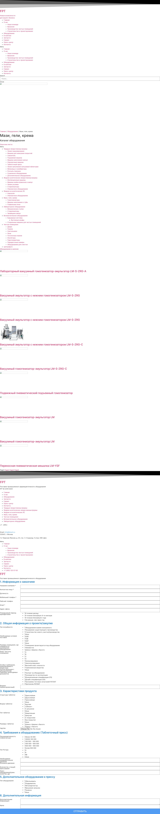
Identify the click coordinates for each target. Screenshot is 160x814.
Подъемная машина (14, 158)
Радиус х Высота (31, 726)
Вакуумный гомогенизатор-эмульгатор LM (27, 417)
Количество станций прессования (7, 767)
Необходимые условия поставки (8, 636)
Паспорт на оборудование (35, 673)
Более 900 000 (30, 748)
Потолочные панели (14, 236)
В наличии (7, 36)
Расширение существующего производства (41, 630)
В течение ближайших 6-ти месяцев (38, 615)
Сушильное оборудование (17, 173)
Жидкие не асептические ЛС (14, 191)
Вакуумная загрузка (32, 788)
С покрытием (30, 717)
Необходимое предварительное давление (6, 760)
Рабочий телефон (6, 601)
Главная (7, 20)
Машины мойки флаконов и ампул (19, 182)
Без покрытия (30, 720)
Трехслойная (30, 700)
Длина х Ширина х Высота (35, 650)
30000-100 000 (30, 739)
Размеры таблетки (7, 724)
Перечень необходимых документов (9, 673)
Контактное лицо (7, 589)
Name (2, 805)
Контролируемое (31, 661)
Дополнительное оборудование (19, 175)
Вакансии (10, 27)
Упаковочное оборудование (17, 189)
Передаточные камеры (15, 242)
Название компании (8, 586)
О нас (6, 22)
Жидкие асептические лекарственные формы (20, 178)
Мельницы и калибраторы (17, 169)
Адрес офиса (5, 609)
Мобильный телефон (8, 597)
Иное (27, 634)
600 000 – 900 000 (32, 746)
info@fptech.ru (10, 532)
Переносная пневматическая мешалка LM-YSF (30, 465)
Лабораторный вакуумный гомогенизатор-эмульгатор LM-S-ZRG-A (43, 271)
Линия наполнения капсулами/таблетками (22, 167)
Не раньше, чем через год (34, 620)
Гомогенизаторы (13, 200)
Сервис (6, 40)
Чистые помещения (11, 224)
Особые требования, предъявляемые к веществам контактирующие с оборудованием (7, 668)
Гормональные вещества (34, 667)
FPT (3, 11)
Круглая (28, 704)
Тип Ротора (4, 750)
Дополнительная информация (6, 800)
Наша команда (12, 24)
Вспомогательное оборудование (16, 216)
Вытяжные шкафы (17, 220)
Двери (9, 227)
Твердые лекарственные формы (15, 149)
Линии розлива (13, 184)
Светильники (12, 231)
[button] (6, 144)
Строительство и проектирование (20, 31)
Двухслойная (30, 697)
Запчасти (7, 38)
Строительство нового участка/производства (42, 632)
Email (2, 605)
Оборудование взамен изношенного (38, 627)
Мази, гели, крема (10, 198)
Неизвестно (29, 647)
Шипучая (28, 715)
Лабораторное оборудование (14, 207)
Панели (10, 229)
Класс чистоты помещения (5, 652)
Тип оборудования (7, 781)
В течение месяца (31, 613)
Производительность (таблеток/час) (8, 737)
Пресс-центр (8, 42)
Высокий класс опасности (35, 665)
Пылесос (28, 790)
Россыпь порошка (14, 171)
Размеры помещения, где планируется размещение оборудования (9, 647)
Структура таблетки (7, 695)
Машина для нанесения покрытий (19, 153)
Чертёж (3, 728)
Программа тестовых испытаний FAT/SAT (40, 681)
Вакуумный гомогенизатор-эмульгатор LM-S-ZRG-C (33, 368)
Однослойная (30, 695)
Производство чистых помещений (20, 29)
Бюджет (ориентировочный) (7, 686)
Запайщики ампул (14, 213)
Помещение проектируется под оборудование (42, 645)
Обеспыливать (30, 781)
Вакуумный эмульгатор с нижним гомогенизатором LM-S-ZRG (40, 295)
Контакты (7, 44)
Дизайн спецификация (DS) (35, 679)
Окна (9, 233)
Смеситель (11, 155)
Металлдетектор (31, 785)
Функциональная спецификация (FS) (38, 677)
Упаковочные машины (15, 162)
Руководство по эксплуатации (36, 675)
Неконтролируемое (32, 663)
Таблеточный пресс (14, 164)
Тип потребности (6, 627)
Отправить (80, 811)
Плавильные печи (13, 204)
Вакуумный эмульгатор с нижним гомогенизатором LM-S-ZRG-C (41, 344)
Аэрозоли (11, 193)
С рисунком (29, 709)
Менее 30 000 (30, 737)
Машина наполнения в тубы (17, 202)
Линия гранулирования (15, 151)
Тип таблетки (5, 713)
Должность (4, 593)
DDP (26, 641)
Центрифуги (8, 247)
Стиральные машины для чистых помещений (24, 222)
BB (26, 754)
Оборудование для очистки (17, 244)
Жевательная (30, 713)
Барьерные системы (14, 218)
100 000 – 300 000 (32, 741)
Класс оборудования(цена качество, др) (7, 772)
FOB (26, 638)
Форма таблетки (6, 704)
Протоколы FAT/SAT (32, 684)
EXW (27, 636)
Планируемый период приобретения (8, 613)
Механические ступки (15, 209)
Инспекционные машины (16, 180)
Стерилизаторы (13, 187)
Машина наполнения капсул (17, 160)
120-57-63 (10, 528)
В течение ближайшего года (35, 618)
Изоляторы (11, 238)
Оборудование (9, 33)
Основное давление (7, 763)
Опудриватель (30, 783)
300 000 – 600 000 (32, 743)
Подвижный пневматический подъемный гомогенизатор (36, 393)
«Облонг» (28, 706)
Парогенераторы (13, 240)
